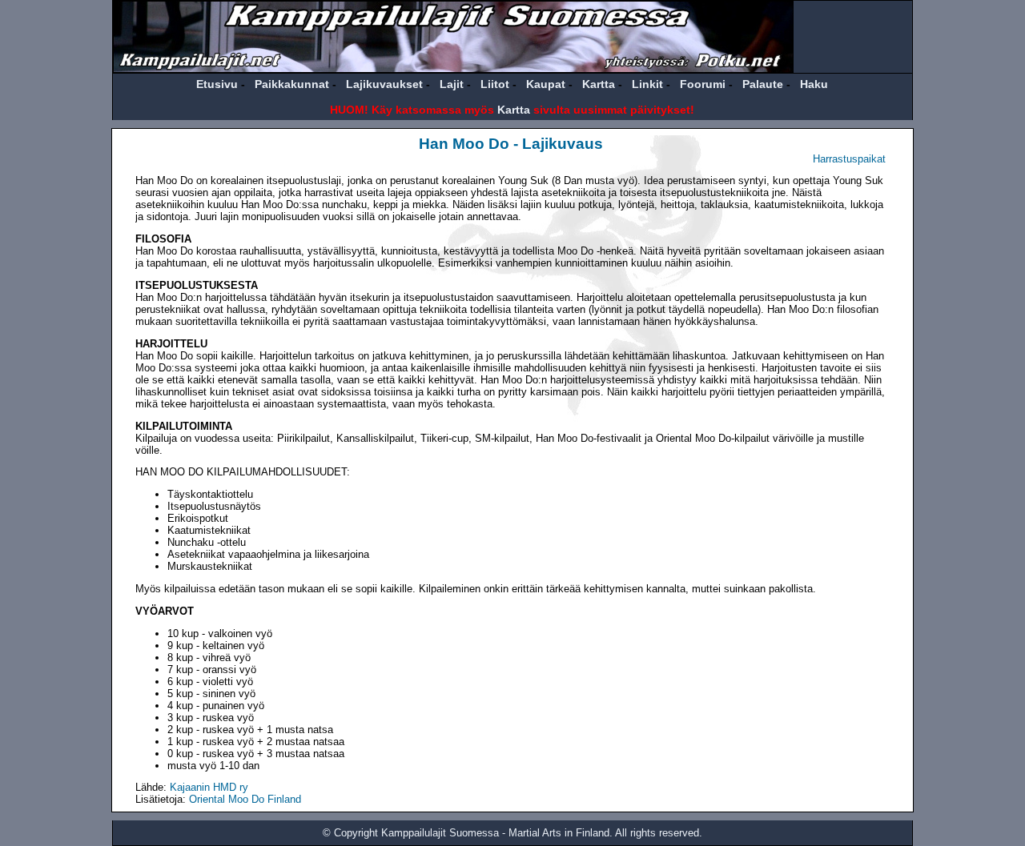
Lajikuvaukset (384, 84)
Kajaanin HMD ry (209, 787)
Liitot (494, 84)
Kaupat (545, 84)
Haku (814, 84)
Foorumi (703, 84)
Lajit (452, 84)
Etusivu (217, 84)
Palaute (762, 84)
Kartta (598, 84)
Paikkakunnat (292, 84)
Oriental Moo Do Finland (245, 799)
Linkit (647, 84)
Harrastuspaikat (849, 159)
